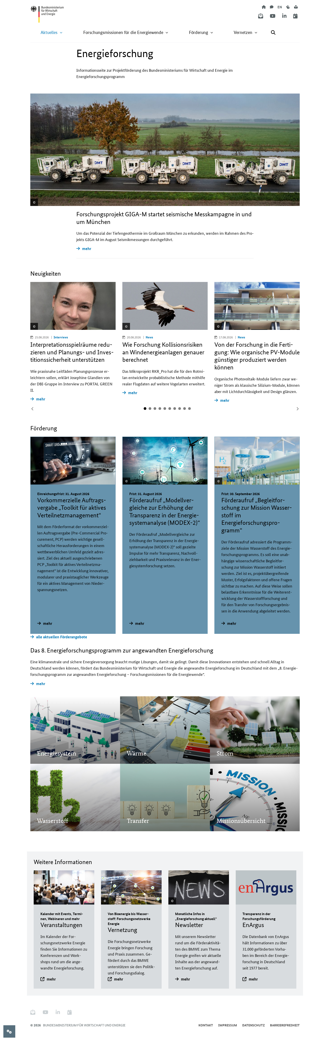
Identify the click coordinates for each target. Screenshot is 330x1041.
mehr (86, 248)
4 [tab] (159, 408)
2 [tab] (150, 408)
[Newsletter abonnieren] (260, 16)
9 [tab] (184, 408)
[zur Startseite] (264, 6)
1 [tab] (145, 408)
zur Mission (52, 740)
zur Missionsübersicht (241, 808)
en (279, 6)
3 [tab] (155, 408)
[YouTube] (273, 16)
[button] (51, 32)
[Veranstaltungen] (295, 16)
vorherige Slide (32, 409)
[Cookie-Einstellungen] (9, 1031)
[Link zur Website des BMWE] (47, 11)
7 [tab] (174, 408)
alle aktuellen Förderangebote (61, 636)
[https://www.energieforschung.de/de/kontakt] (271, 6)
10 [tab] (189, 408)
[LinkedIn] (284, 16)
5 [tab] (164, 408)
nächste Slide (297, 409)
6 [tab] (169, 408)
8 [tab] (179, 408)
